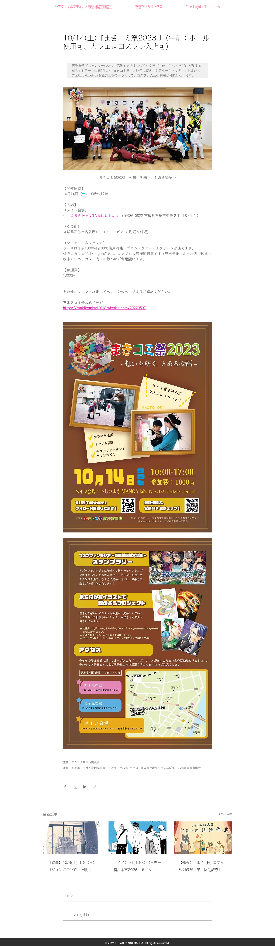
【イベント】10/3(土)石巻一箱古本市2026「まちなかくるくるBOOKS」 (137, 867)
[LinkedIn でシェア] (85, 787)
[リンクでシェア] (94, 787)
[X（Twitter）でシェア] (75, 787)
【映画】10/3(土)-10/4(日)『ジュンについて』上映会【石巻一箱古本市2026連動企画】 (71, 867)
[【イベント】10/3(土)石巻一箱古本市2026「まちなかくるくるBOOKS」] (138, 837)
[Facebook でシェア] (65, 787)
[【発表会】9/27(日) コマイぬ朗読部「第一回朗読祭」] (203, 837)
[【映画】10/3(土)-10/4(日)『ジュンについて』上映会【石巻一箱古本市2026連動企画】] (72, 837)
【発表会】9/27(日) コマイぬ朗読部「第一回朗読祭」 (201, 866)
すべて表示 (225, 813)
